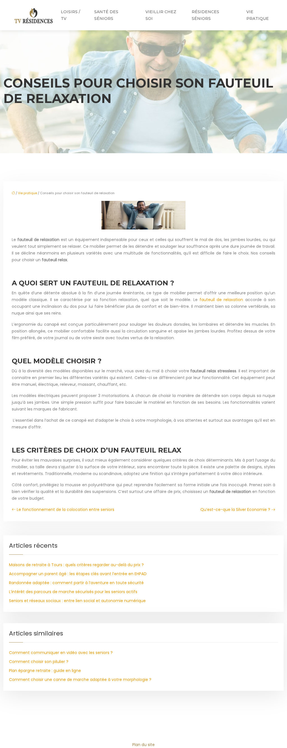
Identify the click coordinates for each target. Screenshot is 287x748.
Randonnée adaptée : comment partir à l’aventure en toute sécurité (76, 583)
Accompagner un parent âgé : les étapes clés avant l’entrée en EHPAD (78, 574)
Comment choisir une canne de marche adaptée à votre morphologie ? (80, 679)
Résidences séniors (205, 15)
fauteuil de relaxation (221, 299)
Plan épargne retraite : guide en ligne (45, 670)
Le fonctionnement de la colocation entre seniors (65, 509)
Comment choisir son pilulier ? (38, 661)
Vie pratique (257, 15)
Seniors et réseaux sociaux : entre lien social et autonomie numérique (77, 601)
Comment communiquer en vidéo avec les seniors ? (61, 652)
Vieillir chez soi (160, 15)
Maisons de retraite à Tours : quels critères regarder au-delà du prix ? (76, 565)
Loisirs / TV (70, 15)
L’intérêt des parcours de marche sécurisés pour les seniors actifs (73, 592)
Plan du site (143, 744)
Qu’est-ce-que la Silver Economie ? (235, 509)
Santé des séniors (106, 15)
